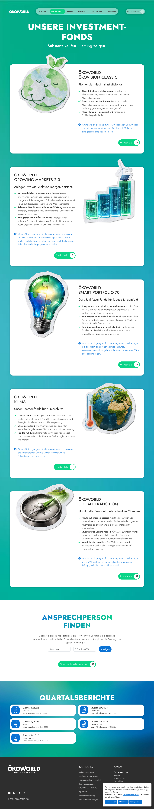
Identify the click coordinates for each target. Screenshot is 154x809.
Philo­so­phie (42, 11)
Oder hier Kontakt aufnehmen (74, 664)
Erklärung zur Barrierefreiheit (89, 780)
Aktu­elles (70, 11)
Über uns (81, 11)
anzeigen (105, 649)
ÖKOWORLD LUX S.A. (87, 788)
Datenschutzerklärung (131, 794)
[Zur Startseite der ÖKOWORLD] (19, 11)
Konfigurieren (135, 801)
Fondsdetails (126, 142)
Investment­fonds (57, 11)
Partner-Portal (111, 11)
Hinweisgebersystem (86, 784)
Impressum (82, 791)
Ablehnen (123, 801)
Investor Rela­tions (96, 11)
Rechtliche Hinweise (86, 772)
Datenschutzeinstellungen (88, 799)
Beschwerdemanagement (88, 776)
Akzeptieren (111, 801)
